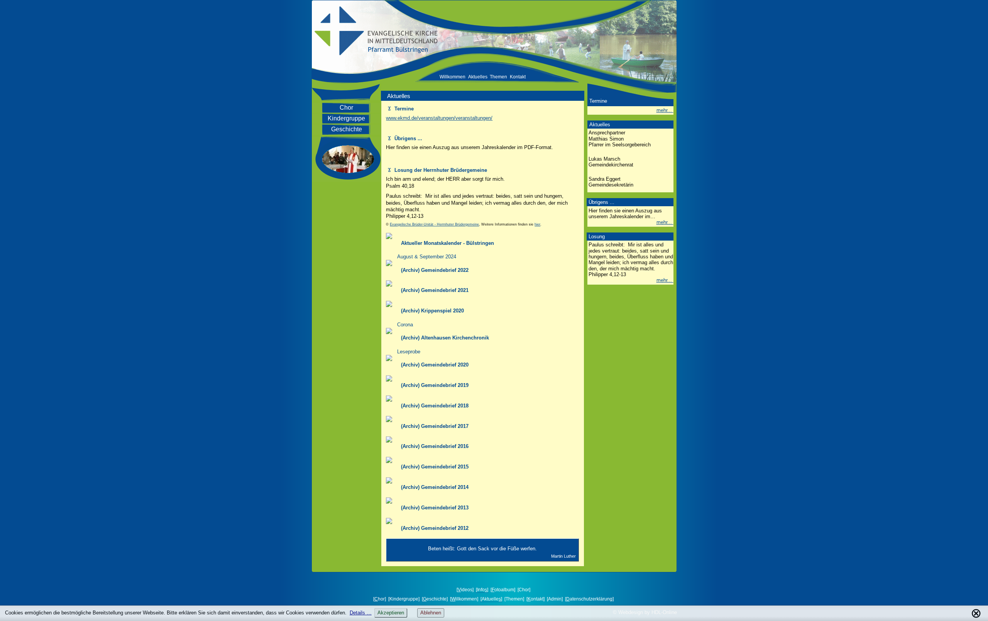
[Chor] (524, 589)
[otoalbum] (503, 589)
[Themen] (514, 599)
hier (537, 224)
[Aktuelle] (491, 599)
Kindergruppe (346, 118)
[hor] (379, 599)
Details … (361, 613)
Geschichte (346, 129)
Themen (498, 77)
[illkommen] (464, 599)
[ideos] (465, 589)
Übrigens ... (405, 138)
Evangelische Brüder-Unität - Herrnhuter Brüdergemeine (434, 224)
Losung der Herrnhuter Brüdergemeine (437, 170)
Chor (346, 107)
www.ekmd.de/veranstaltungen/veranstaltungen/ (439, 118)
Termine (401, 109)
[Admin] (555, 599)
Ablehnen (430, 613)
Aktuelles (477, 77)
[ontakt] (535, 599)
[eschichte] (435, 599)
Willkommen (452, 77)
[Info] (482, 589)
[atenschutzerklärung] (589, 599)
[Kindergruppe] (404, 599)
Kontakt (518, 77)
